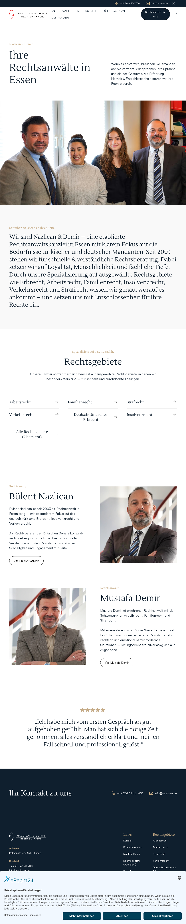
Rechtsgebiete (87, 10)
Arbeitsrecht (160, 840)
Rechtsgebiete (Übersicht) (132, 862)
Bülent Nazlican (114, 10)
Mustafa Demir (60, 17)
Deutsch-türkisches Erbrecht (164, 869)
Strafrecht (159, 853)
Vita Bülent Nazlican (26, 561)
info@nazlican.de (19, 870)
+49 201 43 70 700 (21, 865)
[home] (28, 14)
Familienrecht (160, 847)
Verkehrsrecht (161, 860)
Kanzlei (127, 840)
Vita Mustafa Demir (117, 662)
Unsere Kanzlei (61, 10)
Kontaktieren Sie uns (155, 14)
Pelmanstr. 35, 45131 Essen (25, 852)
